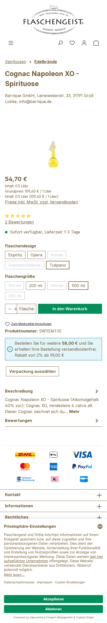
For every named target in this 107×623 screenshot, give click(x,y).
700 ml (16, 296)
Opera (36, 254)
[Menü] (11, 43)
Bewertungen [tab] (18, 420)
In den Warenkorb (70, 308)
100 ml (16, 286)
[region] (53, 142)
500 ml (78, 285)
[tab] (52, 401)
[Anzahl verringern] (8, 309)
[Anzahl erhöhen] (14, 309)
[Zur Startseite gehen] (53, 20)
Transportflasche (26, 266)
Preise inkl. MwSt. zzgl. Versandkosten (41, 202)
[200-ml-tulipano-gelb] (53, 142)
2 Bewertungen (19, 221)
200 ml (35, 285)
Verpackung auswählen (32, 371)
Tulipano (58, 265)
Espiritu (15, 254)
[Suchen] (60, 43)
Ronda (58, 255)
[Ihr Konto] (84, 43)
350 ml (58, 286)
